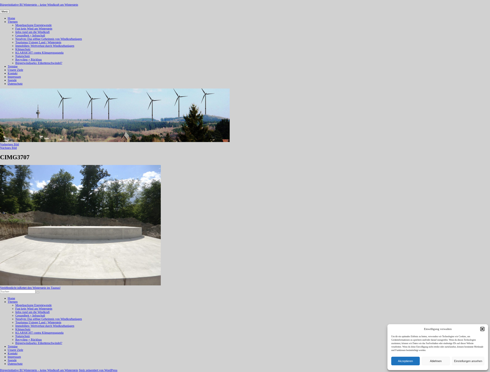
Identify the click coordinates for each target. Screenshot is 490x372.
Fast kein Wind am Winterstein (33, 28)
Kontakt (12, 73)
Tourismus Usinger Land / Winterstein (38, 42)
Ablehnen (436, 361)
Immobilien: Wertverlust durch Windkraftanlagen (44, 45)
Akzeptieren (405, 361)
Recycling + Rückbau (28, 59)
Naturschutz (22, 56)
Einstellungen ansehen (468, 361)
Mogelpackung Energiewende (33, 25)
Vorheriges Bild (9, 144)
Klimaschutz (22, 49)
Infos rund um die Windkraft (32, 32)
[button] (482, 329)
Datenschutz (15, 83)
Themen (13, 21)
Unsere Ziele (15, 69)
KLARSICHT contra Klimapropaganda (39, 52)
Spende (12, 80)
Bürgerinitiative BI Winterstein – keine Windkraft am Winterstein (39, 4)
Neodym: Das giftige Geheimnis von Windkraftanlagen (48, 39)
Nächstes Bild (8, 147)
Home (11, 18)
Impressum (14, 76)
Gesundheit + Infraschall (30, 35)
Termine (13, 66)
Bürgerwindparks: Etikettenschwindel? (38, 63)
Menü (5, 11)
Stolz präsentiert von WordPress (98, 370)
